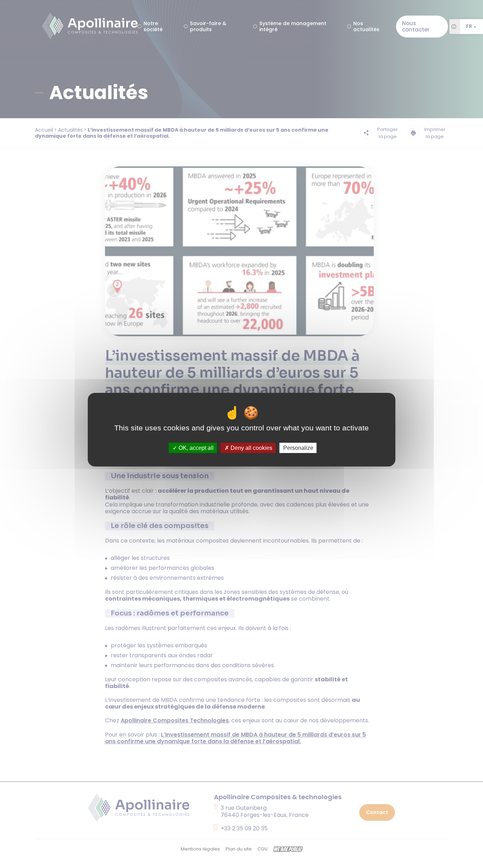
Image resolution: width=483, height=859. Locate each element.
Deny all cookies (250, 448)
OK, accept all (195, 448)
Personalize (298, 448)
